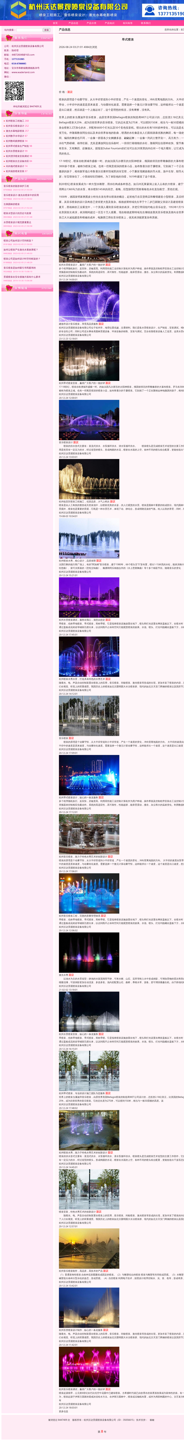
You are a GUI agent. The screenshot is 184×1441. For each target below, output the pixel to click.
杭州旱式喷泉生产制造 (17, 146)
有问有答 (128, 23)
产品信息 (73, 23)
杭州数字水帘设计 (15, 135)
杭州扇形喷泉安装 (15, 171)
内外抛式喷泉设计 (15, 166)
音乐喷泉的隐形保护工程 (16, 186)
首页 (55, 23)
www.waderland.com (23, 72)
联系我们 (146, 23)
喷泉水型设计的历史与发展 (17, 213)
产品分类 (91, 23)
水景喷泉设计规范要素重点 (17, 222)
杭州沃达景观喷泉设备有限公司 (75, 275)
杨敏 (152, 1419)
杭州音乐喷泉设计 (15, 125)
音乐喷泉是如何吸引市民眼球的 (20, 267)
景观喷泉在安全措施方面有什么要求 (22, 276)
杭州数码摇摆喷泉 (15, 141)
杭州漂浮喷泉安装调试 (17, 156)
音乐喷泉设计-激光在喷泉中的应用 (21, 195)
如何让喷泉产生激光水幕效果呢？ (21, 249)
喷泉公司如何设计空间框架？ (18, 240)
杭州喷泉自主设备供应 (17, 161)
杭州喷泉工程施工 (15, 120)
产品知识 (110, 23)
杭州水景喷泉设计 (15, 151)
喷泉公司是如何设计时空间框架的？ (22, 258)
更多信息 (63, 1411)
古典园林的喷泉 (12, 204)
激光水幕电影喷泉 (15, 130)
